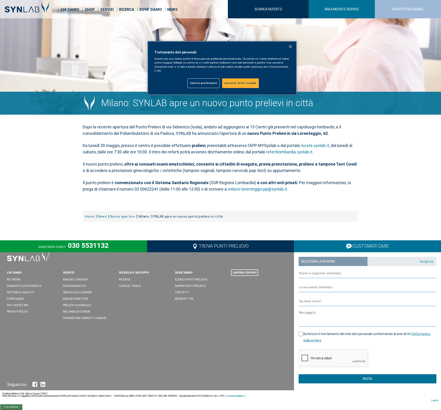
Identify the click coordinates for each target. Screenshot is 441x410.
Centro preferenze (11, 407)
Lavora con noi (245, 272)
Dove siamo (150, 9)
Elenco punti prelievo (191, 279)
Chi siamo (69, 9)
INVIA (367, 379)
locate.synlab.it (315, 145)
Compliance (15, 298)
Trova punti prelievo (224, 246)
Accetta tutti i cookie (240, 83)
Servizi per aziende (408, 9)
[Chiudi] (290, 47)
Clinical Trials (130, 286)
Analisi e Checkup (75, 279)
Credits (435, 400)
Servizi (107, 9)
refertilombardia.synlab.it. (289, 152)
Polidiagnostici (74, 286)
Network (13, 279)
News (172, 9)
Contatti (182, 292)
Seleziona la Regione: (318, 261)
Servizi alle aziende (77, 292)
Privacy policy (17, 311)
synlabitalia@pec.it (236, 396)
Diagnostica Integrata (24, 286)
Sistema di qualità (20, 292)
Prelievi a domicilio (77, 305)
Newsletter (184, 298)
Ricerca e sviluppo (134, 272)
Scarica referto (268, 9)
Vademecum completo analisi (84, 318)
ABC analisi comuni (76, 311)
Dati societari (17, 305)
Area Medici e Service (341, 9)
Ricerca (126, 9)
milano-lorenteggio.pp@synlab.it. (258, 189)
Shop (90, 9)
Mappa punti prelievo (190, 286)
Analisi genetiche (75, 298)
